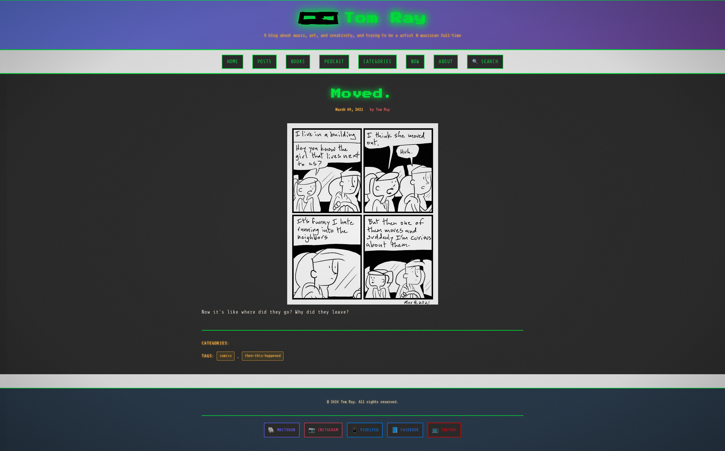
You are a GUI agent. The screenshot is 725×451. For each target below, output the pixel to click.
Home (232, 61)
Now (415, 61)
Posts (264, 61)
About (446, 61)
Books (298, 61)
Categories (377, 61)
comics (226, 356)
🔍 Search (485, 61)
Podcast (334, 61)
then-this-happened (263, 356)
